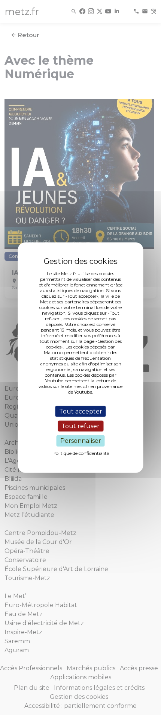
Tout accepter (80, 411)
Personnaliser (80, 440)
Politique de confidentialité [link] (80, 453)
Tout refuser (80, 426)
